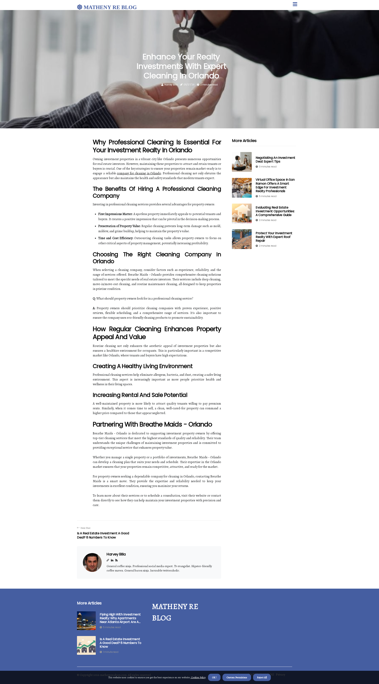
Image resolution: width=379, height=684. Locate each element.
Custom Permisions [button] (236, 677)
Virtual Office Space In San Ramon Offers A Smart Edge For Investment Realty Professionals (275, 185)
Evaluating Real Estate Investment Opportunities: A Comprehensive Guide (275, 211)
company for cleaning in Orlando (139, 173)
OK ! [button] (214, 677)
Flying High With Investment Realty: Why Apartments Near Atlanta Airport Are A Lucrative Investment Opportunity (120, 618)
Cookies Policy (197, 677)
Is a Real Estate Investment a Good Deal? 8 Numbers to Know (120, 643)
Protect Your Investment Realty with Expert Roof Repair (274, 237)
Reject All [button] (262, 677)
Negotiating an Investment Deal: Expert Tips (275, 159)
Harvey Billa (171, 84)
